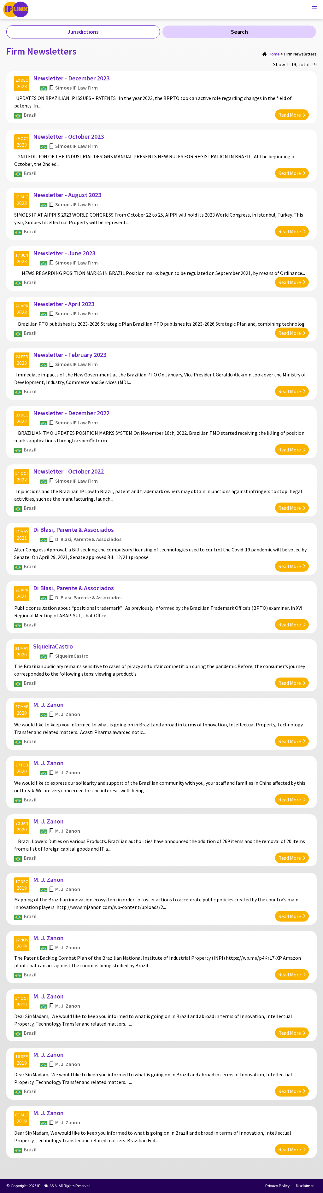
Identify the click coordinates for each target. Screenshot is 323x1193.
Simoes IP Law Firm (76, 87)
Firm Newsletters (300, 54)
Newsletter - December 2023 (71, 78)
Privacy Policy (277, 1186)
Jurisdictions (83, 31)
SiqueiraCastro (53, 646)
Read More (289, 115)
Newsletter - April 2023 (63, 304)
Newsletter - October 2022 (68, 471)
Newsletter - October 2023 (68, 136)
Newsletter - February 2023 (69, 354)
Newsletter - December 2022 (71, 413)
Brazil (30, 115)
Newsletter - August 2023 (67, 195)
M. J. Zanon (48, 704)
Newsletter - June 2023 (64, 253)
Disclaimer (305, 1186)
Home (274, 54)
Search (239, 31)
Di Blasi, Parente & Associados (73, 529)
